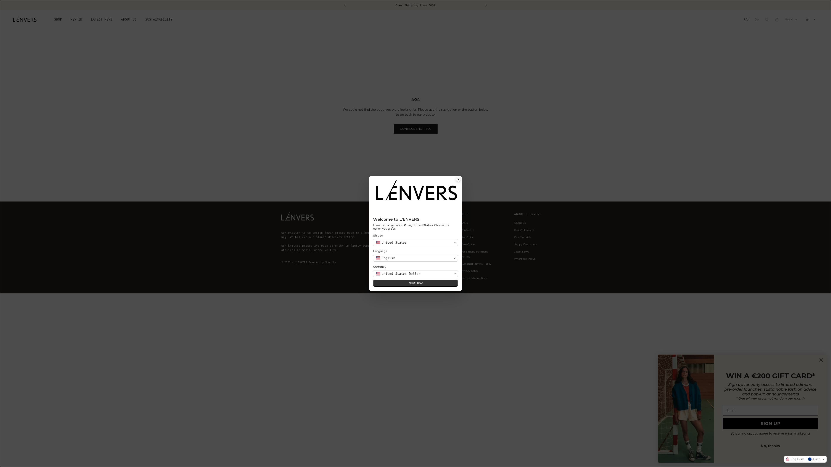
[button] (805, 459)
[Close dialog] (458, 180)
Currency (379, 266)
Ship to (378, 235)
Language (380, 251)
